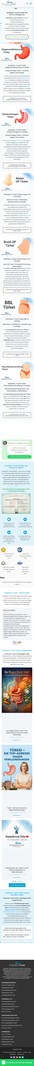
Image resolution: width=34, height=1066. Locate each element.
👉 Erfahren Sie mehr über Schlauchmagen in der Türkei (17, 165)
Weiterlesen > (17, 740)
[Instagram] (14, 1057)
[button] (30, 3)
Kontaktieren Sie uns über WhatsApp (19, 1063)
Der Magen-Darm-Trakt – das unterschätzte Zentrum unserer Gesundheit (17, 733)
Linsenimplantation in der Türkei (12, 912)
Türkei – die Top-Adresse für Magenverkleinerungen (17, 809)
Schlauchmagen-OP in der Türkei (16, 140)
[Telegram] (23, 1057)
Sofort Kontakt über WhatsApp (17, 37)
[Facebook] (11, 1057)
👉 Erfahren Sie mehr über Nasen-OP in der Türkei (17, 230)
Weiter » (20, 881)
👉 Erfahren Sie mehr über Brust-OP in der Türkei (17, 290)
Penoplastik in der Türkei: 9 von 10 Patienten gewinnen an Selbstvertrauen (17, 870)
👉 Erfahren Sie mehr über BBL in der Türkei (17, 354)
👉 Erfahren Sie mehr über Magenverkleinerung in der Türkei (17, 99)
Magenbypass (26, 84)
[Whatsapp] (20, 1057)
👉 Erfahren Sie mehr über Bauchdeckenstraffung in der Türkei (17, 415)
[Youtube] (17, 1057)
